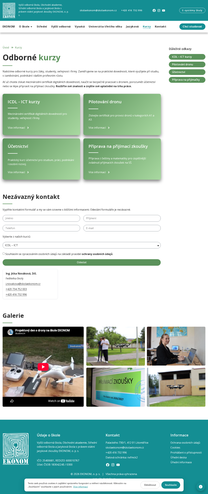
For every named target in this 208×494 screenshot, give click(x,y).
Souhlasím (171, 485)
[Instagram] (158, 10)
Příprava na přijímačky (186, 79)
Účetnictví (178, 72)
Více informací (80, 486)
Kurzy (147, 26)
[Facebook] (154, 10)
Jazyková (132, 26)
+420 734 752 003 (16, 289)
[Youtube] (163, 10)
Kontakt (160, 26)
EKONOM (9, 26)
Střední (42, 26)
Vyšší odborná (61, 26)
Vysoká (80, 26)
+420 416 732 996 (16, 294)
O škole (24, 26)
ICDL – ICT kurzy (182, 57)
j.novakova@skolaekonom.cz (23, 284)
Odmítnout (150, 485)
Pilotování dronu (182, 64)
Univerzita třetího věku (105, 26)
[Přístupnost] (200, 486)
